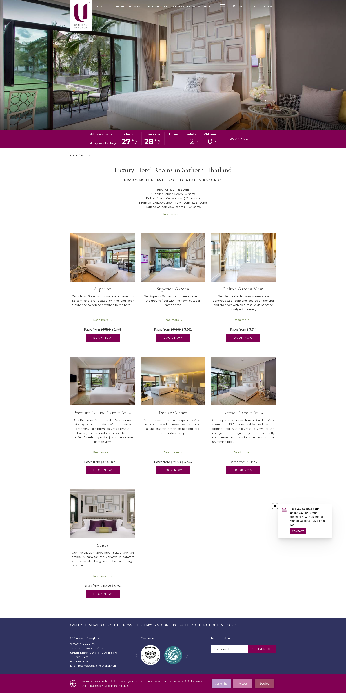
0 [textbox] (210, 141)
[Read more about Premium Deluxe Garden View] (102, 381)
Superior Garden (173, 289)
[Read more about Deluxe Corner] (173, 381)
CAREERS (76, 626)
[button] (130, 138)
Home (74, 155)
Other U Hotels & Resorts (216, 625)
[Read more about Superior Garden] (173, 257)
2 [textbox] (192, 141)
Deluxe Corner (173, 412)
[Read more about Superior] (102, 257)
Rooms (173, 134)
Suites (102, 545)
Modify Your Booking (102, 143)
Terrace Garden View (243, 412)
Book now (239, 138)
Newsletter (132, 625)
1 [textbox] (173, 141)
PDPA (189, 626)
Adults (191, 134)
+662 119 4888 (82, 657)
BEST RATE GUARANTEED (103, 626)
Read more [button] (171, 214)
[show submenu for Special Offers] (194, 6)
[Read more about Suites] (102, 513)
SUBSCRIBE (261, 649)
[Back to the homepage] (81, 15)
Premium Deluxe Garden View (103, 412)
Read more (101, 320)
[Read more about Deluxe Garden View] (243, 257)
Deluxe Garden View (243, 289)
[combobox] (173, 141)
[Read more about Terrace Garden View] (243, 381)
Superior (102, 289)
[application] (173, 683)
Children (210, 134)
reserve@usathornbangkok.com (97, 665)
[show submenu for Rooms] (144, 6)
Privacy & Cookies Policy (163, 626)
